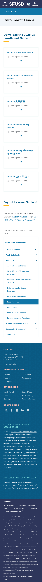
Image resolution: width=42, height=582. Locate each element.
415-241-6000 (9, 359)
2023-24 (22, 485)
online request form (11, 455)
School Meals (27, 392)
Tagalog (20, 220)
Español (25, 216)
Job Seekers (26, 378)
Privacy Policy (20, 508)
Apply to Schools (13, 255)
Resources (11, 11)
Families (7, 374)
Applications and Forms (16, 266)
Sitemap (34, 508)
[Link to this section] (30, 38)
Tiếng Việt (9, 220)
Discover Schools (13, 249)
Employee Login (10, 364)
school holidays (12, 458)
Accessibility (9, 505)
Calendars (7, 399)
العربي (30, 220)
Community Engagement (16, 329)
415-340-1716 (28, 446)
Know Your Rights (28, 395)
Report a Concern (28, 399)
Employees (8, 381)
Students (7, 378)
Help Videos (12, 307)
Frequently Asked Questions (18, 318)
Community (26, 374)
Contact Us (10, 334)
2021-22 (7, 488)
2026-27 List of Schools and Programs (18, 272)
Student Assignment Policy (17, 323)
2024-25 (13, 485)
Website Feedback (13, 511)
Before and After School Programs (16, 289)
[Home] (16, 4)
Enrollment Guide (14, 302)
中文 (34, 216)
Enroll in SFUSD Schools (15, 242)
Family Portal (9, 392)
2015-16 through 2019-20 (26, 488)
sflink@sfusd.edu (10, 446)
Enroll (6, 395)
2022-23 (32, 485)
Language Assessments (16, 296)
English (15, 216)
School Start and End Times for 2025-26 (19, 281)
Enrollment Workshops (16, 312)
